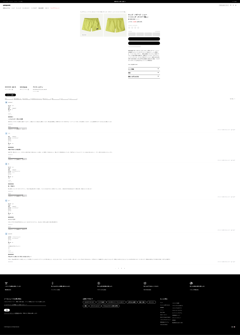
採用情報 (162, 307)
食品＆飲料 (41, 8)
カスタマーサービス (89, 302)
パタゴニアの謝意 (175, 303)
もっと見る (20, 1)
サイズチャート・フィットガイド (116, 302)
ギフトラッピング (95, 306)
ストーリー (11, 1)
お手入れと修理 (131, 302)
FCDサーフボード (163, 314)
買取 (86, 306)
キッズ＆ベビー (26, 8)
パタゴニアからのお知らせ (177, 305)
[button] (91, 25)
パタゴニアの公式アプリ (177, 308)
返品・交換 (141, 302)
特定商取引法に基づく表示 (177, 322)
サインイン (151, 302)
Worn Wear (162, 312)
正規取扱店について (176, 315)
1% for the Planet (163, 324)
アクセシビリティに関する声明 (110, 306)
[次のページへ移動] (124, 268)
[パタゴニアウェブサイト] (6, 5)
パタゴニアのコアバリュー (165, 319)
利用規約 (17, 313)
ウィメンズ (18, 8)
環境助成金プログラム (164, 322)
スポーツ (47, 8)
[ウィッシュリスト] (231, 5)
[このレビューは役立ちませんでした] (233, 261)
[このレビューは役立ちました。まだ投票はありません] (231, 129)
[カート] (235, 5)
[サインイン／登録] (233, 5)
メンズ (13, 8)
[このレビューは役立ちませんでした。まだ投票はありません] (233, 129)
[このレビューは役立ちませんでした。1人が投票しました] (233, 230)
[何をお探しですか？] (224, 5)
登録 (7, 310)
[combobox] (9, 99)
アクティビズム (5, 1)
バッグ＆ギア (34, 8)
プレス (161, 302)
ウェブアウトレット (55, 8)
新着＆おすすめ (6, 8)
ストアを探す (234, 1)
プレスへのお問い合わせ (165, 305)
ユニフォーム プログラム (177, 312)
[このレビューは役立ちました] (231, 230)
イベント (15, 1)
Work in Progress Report (165, 317)
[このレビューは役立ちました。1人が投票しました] (231, 261)
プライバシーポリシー (9, 313)
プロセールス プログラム (177, 310)
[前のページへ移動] (115, 268)
